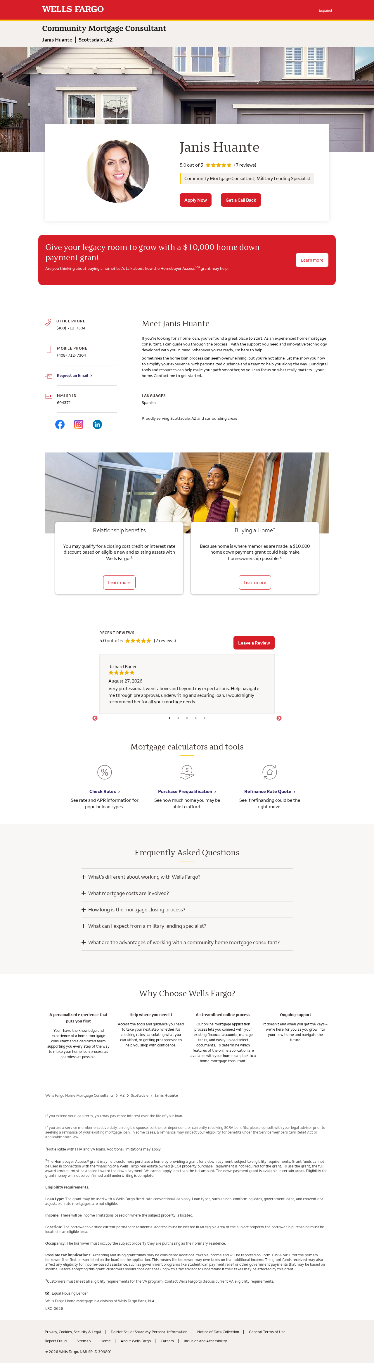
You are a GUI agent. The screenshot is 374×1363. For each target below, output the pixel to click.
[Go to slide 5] (204, 718)
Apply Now (195, 200)
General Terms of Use (267, 1332)
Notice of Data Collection (218, 1332)
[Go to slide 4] (196, 718)
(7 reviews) (245, 165)
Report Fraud (56, 1341)
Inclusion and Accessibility (205, 1341)
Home (106, 1341)
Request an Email (72, 375)
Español (325, 10)
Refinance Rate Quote (267, 791)
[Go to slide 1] (169, 718)
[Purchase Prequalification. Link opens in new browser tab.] (187, 776)
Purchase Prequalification (185, 791)
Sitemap (84, 1341)
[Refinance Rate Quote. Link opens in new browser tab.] (269, 776)
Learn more (119, 582)
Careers (167, 1341)
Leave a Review (254, 643)
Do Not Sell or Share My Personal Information (149, 1332)
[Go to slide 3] (187, 718)
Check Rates (102, 791)
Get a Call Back (241, 200)
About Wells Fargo (136, 1341)
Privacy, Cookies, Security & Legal (73, 1332)
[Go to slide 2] (178, 718)
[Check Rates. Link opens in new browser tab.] (104, 776)
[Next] (279, 718)
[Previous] (95, 718)
